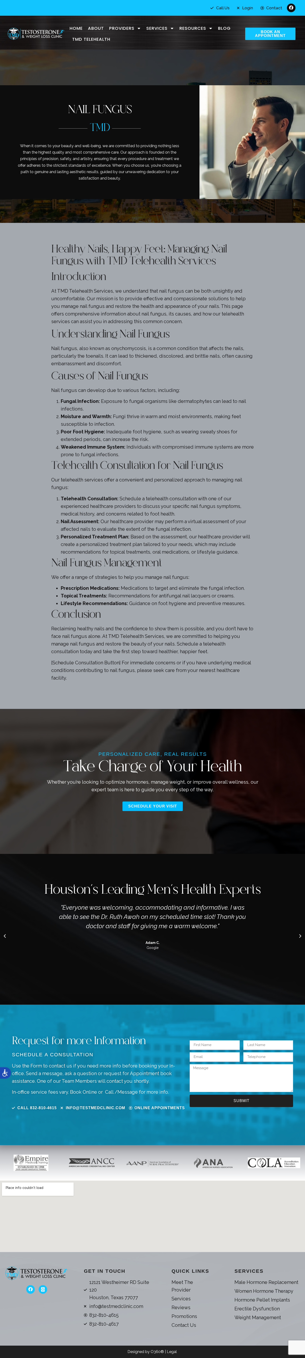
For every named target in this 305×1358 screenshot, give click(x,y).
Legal (172, 1351)
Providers (121, 28)
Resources (192, 28)
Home (76, 28)
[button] (4, 936)
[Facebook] (291, 8)
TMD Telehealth (91, 39)
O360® (158, 1351)
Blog (224, 28)
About (96, 28)
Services (157, 28)
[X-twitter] (43, 1289)
